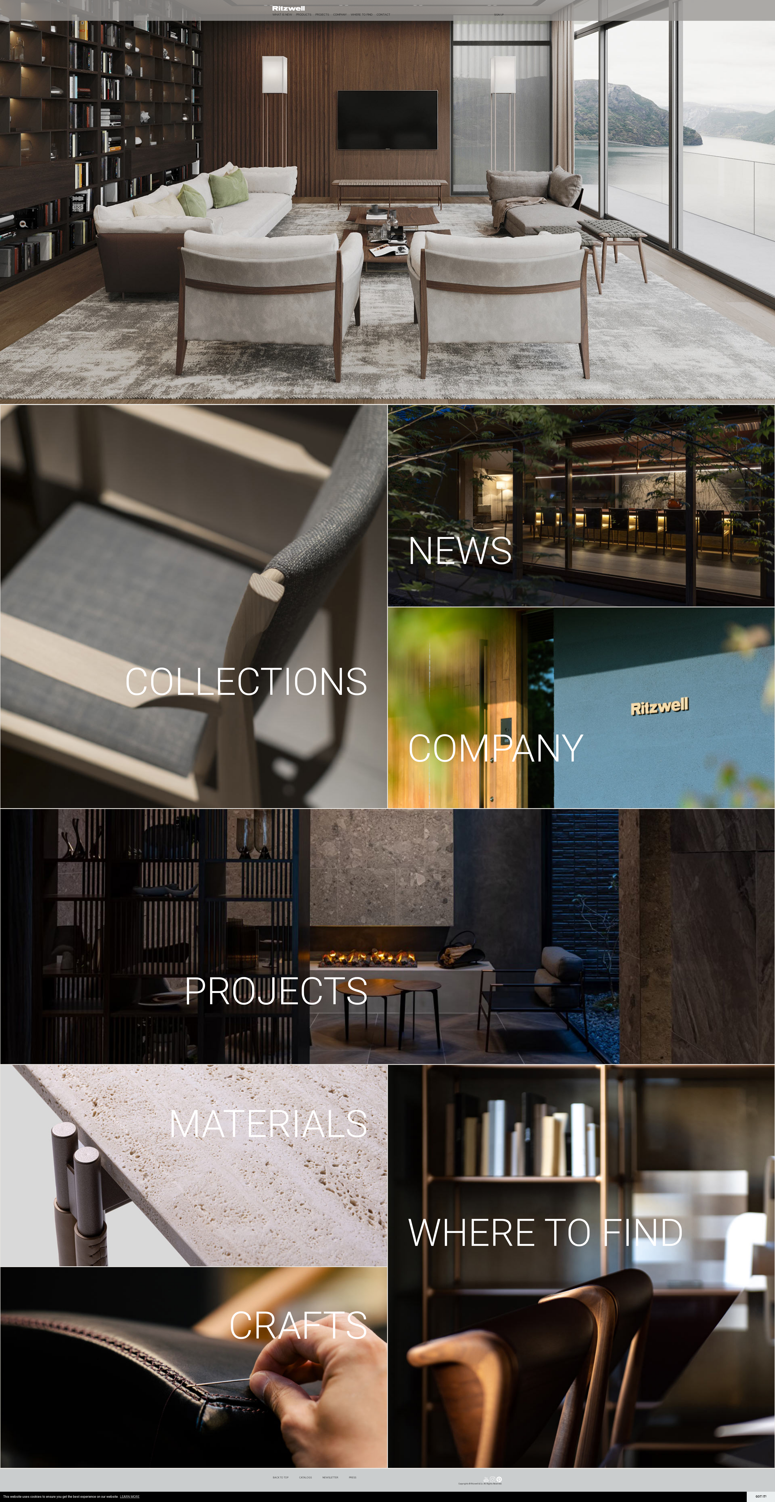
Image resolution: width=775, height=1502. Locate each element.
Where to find (362, 15)
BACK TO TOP (280, 1477)
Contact (383, 15)
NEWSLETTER (330, 1477)
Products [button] (303, 15)
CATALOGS (305, 1477)
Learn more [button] (129, 1497)
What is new (282, 15)
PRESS (352, 1477)
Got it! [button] (761, 1496)
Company (340, 15)
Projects (322, 15)
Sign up (499, 14)
